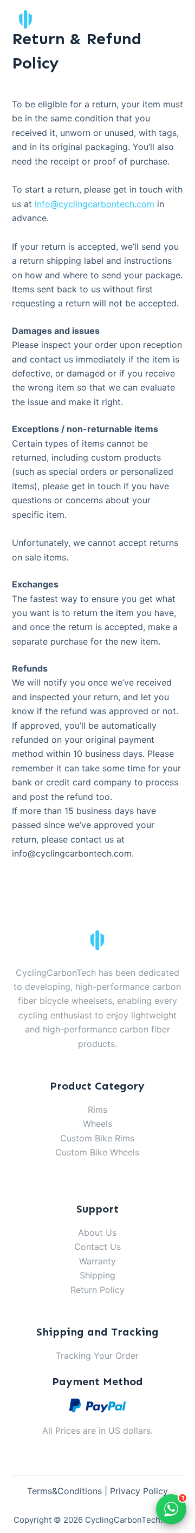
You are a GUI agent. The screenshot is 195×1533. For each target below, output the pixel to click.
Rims (97, 1109)
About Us (97, 1232)
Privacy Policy (139, 1491)
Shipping (97, 1275)
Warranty (97, 1261)
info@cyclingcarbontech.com (94, 204)
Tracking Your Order (97, 1355)
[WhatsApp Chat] (171, 1509)
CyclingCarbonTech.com (132, 1520)
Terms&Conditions (64, 1491)
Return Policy (97, 1289)
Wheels (97, 1123)
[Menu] (178, 19)
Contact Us (97, 1246)
